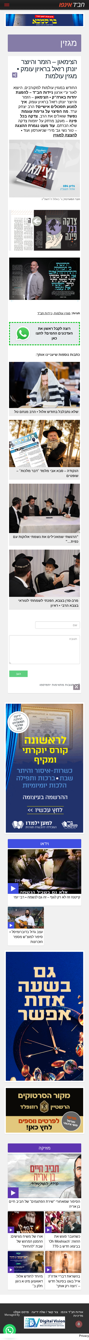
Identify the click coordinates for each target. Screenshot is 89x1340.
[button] (9, 1330)
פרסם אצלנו (21, 1312)
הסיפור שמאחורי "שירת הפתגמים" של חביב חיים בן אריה (44, 1204)
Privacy (84, 1335)
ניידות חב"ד (44, 313)
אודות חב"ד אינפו (72, 1312)
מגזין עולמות (62, 313)
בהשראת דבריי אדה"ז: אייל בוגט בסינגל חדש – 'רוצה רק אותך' (64, 1281)
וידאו (44, 843)
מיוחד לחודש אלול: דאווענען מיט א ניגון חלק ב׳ (29, 1281)
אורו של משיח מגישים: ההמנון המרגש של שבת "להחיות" (26, 1241)
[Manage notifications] (78, 1324)
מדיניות (78, 1315)
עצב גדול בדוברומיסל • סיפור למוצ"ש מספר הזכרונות (26, 937)
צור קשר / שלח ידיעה (45, 1312)
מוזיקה (45, 1148)
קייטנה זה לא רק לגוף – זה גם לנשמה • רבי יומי (47, 897)
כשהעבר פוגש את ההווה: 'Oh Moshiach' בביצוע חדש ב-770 (64, 1241)
